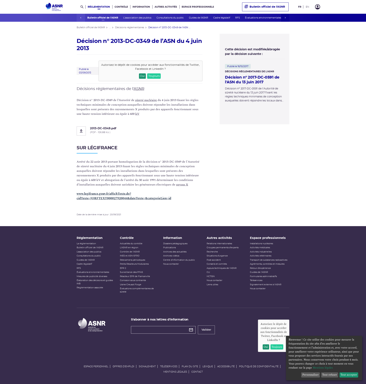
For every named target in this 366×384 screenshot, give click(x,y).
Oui (142, 76)
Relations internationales (219, 244)
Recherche (212, 252)
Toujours (154, 76)
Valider (206, 330)
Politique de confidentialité (259, 366)
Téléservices (256, 280)
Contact (197, 372)
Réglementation (99, 7)
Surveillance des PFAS (131, 272)
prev (81, 18)
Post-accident (214, 260)
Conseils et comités (217, 264)
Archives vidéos (171, 256)
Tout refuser (329, 375)
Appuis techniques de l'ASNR (222, 268)
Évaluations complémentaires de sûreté (137, 290)
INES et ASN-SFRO (129, 256)
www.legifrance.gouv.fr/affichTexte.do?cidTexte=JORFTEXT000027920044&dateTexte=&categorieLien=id (124, 196)
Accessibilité (226, 366)
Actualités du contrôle (131, 244)
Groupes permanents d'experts (222, 248)
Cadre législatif (222, 18)
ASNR (139, 89)
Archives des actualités (174, 252)
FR (299, 7)
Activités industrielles (261, 252)
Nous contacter (171, 264)
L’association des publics (137, 18)
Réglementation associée (90, 288)
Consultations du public (170, 18)
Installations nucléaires (261, 244)
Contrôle (121, 7)
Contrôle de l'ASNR (130, 252)
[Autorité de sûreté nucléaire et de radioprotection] (54, 7)
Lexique (207, 366)
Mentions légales (175, 372)
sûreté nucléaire (146, 100)
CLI (208, 272)
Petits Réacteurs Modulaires (134, 264)
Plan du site (190, 366)
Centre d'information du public (179, 260)
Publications (169, 248)
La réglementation (86, 244)
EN (307, 7)
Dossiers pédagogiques (175, 244)
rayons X (182, 184)
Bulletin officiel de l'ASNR (103, 18)
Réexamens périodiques (132, 260)
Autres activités (166, 7)
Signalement (147, 366)
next (285, 18)
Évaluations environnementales (263, 18)
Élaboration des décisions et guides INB (95, 282)
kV (137, 114)
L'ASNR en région (129, 248)
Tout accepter (348, 375)
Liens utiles (212, 285)
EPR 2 (123, 268)
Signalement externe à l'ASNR (265, 285)
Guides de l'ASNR (199, 18)
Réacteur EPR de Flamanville (135, 276)
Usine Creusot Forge (130, 285)
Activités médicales (260, 248)
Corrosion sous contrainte (133, 280)
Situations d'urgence (217, 256)
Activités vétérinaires (260, 256)
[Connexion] (317, 7)
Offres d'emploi (123, 366)
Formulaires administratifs (263, 276)
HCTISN (211, 276)
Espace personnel (96, 366)
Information (141, 7)
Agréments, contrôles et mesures (267, 264)
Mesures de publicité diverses (92, 276)
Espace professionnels (198, 7)
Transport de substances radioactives (268, 260)
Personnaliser (310, 375)
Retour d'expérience (260, 268)
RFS (237, 18)
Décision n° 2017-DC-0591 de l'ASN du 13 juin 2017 (252, 80)
